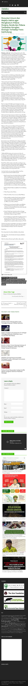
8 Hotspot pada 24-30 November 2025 (10, 503)
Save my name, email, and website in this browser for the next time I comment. (14, 418)
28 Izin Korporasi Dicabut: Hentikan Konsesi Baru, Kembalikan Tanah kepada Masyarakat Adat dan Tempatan (13, 472)
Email (5, 408)
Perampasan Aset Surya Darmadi (9, 488)
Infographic (6, 621)
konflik (9, 626)
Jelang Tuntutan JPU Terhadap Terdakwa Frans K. (20, 304)
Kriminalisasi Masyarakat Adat (21, 626)
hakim (23, 279)
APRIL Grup (14, 617)
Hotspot (16, 618)
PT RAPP (13, 629)
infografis (15, 620)
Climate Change (20, 617)
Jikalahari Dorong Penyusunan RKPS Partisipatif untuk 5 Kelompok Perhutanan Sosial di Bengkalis (13, 359)
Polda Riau (3, 630)
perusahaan (15, 282)
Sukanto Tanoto (10, 632)
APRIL (8, 617)
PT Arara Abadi (8, 629)
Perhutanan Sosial (15, 628)
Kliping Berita (10, 625)
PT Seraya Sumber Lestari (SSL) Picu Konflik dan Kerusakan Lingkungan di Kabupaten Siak (12, 571)
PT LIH (20, 282)
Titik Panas (20, 632)
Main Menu (6, 12)
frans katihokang (15, 279)
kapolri (8, 623)
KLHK (4, 625)
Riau (20, 629)
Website (5, 412)
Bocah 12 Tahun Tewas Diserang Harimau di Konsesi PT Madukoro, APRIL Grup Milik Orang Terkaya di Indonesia (13, 346)
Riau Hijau (24, 629)
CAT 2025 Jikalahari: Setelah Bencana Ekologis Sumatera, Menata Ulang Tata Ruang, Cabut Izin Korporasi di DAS (14, 518)
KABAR (11, 277)
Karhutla (14, 281)
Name (5, 404)
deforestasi (3, 618)
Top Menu (6, 2)
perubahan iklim (21, 628)
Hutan (8, 281)
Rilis (15, 277)
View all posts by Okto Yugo (18, 296)
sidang (3, 284)
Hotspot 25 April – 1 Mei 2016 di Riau (7, 304)
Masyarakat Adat (8, 628)
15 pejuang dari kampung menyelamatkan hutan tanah (13, 615)
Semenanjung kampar (4, 631)
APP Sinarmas (4, 617)
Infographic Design (14, 621)
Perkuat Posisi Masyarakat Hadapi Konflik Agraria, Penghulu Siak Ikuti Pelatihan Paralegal (13, 371)
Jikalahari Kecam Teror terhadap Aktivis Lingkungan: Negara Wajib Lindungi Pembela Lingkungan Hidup (13, 553)
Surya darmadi (15, 632)
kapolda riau (3, 623)
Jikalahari (21, 621)
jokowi (24, 621)
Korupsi (12, 626)
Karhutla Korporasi (19, 623)
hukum (3, 281)
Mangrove (2, 628)
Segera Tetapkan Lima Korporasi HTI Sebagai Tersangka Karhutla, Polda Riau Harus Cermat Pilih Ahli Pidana (13, 334)
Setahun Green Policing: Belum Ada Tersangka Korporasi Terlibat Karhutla (12, 322)
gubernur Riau (9, 618)
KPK (15, 626)
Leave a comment (20, 34)
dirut (8, 279)
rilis (24, 282)
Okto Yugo (12, 34)
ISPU (18, 622)
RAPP (16, 630)
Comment (6, 388)
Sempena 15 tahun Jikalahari (14, 631)
